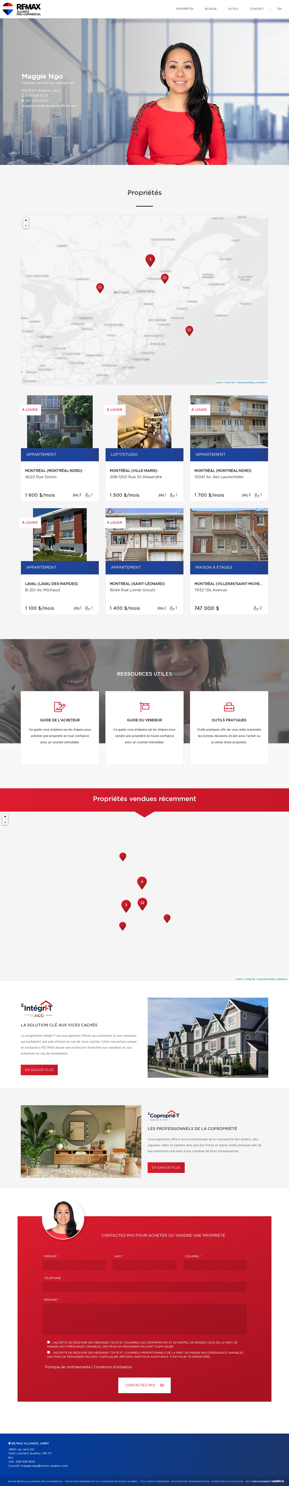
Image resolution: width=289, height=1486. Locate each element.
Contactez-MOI (140, 1385)
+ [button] (26, 220)
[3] (150, 266)
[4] (142, 889)
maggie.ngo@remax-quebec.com (49, 106)
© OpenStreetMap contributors (251, 382)
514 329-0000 (37, 101)
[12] (142, 910)
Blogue (211, 9)
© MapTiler (229, 382)
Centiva (277, 1481)
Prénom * (51, 1256)
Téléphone (52, 1278)
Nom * (118, 1256)
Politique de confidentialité (68, 1367)
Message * (51, 1299)
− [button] (26, 225)
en (280, 9)
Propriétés (185, 9)
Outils (233, 9)
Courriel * (193, 1256)
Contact (257, 9)
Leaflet (218, 382)
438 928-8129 (36, 95)
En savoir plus (39, 1070)
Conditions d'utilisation (113, 1367)
